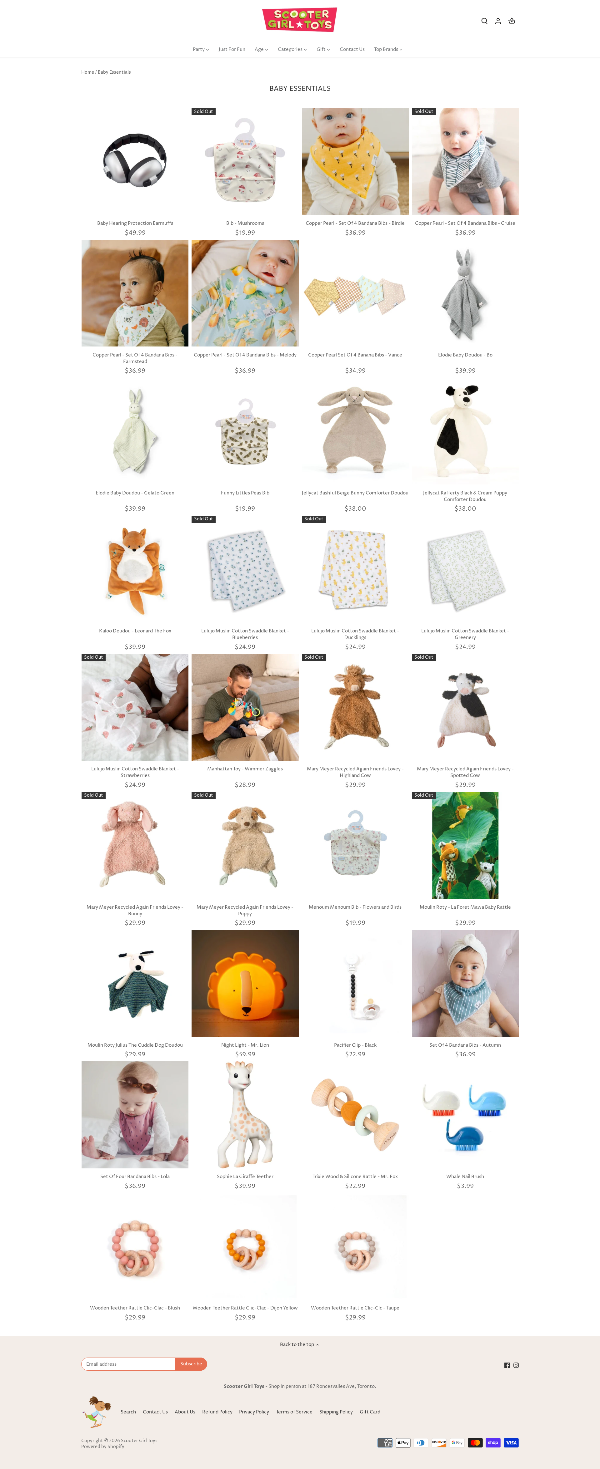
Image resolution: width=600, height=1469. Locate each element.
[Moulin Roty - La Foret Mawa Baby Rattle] (465, 845)
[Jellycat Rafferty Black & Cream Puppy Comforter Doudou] (465, 431)
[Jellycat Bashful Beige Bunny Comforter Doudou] (355, 431)
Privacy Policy (254, 1412)
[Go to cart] (512, 21)
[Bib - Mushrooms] (245, 161)
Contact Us (155, 1412)
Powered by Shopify (102, 1447)
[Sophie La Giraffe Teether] (245, 1114)
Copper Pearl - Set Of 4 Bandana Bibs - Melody (245, 355)
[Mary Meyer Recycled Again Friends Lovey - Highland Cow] (355, 707)
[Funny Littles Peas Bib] (245, 431)
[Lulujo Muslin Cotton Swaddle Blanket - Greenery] (465, 569)
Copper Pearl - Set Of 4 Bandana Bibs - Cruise (465, 223)
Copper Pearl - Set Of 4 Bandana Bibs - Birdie (355, 223)
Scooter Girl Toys (139, 1441)
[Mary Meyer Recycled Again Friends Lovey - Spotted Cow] (465, 707)
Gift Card (370, 1412)
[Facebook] (507, 1365)
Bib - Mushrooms (245, 223)
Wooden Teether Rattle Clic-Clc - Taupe (355, 1308)
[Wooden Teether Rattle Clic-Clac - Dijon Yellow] (245, 1246)
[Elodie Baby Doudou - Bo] (465, 293)
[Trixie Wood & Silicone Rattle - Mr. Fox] (355, 1114)
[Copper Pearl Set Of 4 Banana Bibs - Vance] (355, 293)
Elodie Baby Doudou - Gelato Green (135, 493)
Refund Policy (217, 1412)
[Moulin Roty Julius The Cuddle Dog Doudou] (135, 983)
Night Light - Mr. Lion (245, 1045)
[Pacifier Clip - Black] (355, 983)
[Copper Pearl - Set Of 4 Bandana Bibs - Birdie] (355, 161)
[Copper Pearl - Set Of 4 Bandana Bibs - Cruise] (465, 161)
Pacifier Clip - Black (355, 1045)
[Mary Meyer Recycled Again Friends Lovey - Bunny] (135, 845)
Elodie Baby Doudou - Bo (465, 355)
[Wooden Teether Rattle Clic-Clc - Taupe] (355, 1246)
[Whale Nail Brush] (465, 1114)
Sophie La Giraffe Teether (245, 1176)
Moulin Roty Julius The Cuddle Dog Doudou (135, 1045)
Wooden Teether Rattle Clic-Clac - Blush (135, 1308)
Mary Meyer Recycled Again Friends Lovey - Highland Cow (355, 772)
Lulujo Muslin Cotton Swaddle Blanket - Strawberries (135, 772)
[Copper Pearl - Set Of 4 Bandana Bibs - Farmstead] (135, 293)
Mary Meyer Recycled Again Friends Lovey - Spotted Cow (465, 772)
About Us (185, 1412)
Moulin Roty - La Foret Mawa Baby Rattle (465, 907)
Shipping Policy (336, 1412)
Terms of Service (294, 1412)
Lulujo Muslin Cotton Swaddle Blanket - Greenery (465, 634)
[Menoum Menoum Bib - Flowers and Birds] (355, 845)
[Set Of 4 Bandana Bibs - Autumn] (465, 983)
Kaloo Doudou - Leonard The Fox (135, 631)
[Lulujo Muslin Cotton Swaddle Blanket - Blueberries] (245, 569)
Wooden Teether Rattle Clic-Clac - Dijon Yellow (245, 1308)
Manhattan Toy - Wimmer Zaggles (245, 769)
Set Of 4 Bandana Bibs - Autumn (465, 1045)
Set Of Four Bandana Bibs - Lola (135, 1176)
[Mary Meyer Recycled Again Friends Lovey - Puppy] (245, 845)
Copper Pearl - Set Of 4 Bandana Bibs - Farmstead (135, 358)
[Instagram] (516, 1365)
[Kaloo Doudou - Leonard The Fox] (135, 569)
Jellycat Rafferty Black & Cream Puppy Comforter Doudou (465, 496)
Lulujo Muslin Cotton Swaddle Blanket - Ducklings (355, 634)
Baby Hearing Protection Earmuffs (135, 223)
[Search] (484, 21)
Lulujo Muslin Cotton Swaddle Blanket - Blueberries (245, 634)
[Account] (498, 21)
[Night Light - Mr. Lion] (245, 983)
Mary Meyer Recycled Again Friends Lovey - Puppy (245, 910)
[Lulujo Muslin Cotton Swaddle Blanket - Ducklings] (355, 569)
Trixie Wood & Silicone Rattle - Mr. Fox (355, 1176)
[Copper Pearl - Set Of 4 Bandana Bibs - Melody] (245, 293)
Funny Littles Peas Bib (245, 493)
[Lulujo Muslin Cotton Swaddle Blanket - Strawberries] (135, 707)
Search (128, 1412)
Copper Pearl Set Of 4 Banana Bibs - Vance (355, 355)
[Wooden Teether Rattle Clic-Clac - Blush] (135, 1246)
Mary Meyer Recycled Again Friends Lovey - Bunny (135, 910)
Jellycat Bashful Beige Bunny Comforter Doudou (355, 493)
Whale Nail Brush (465, 1176)
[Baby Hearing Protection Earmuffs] (135, 161)
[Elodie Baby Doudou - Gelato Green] (135, 431)
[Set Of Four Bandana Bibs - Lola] (135, 1114)
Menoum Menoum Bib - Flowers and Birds (355, 907)
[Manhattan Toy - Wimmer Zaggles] (245, 707)
